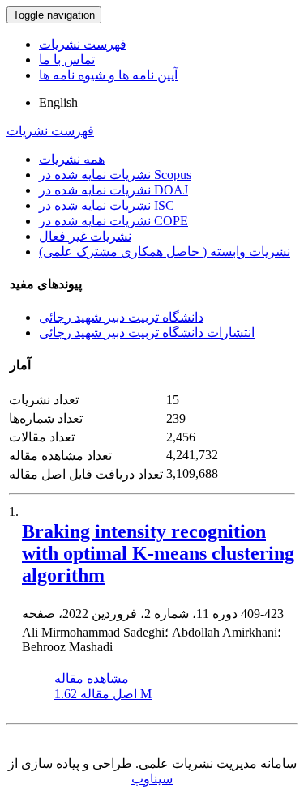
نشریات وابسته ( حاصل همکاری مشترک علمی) (164, 251)
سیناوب (152, 779)
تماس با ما (67, 59)
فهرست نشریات (82, 44)
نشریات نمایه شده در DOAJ (113, 190)
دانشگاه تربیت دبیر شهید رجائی (121, 317)
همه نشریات (72, 159)
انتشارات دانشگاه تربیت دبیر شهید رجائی (147, 332)
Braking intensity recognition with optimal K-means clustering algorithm (158, 553)
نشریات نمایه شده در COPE (113, 221)
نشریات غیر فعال (85, 236)
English (58, 102)
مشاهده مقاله (91, 678)
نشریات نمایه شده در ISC (106, 205)
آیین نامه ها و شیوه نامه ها (108, 75)
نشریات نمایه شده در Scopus (115, 174)
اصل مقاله (103, 694)
